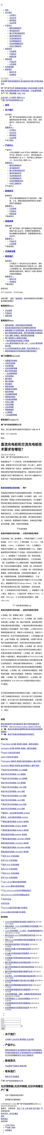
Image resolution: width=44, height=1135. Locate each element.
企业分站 (4, 98)
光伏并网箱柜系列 (16, 44)
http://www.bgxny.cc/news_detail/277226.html (25, 726)
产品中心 (8, 25)
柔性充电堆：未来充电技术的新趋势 (18, 325)
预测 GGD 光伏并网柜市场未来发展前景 (20, 940)
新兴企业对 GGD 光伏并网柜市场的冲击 (20, 935)
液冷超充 (8, 384)
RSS (23, 93)
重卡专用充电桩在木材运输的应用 (18, 962)
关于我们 (8, 13)
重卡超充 (8, 379)
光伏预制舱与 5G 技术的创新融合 (17, 999)
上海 (26, 1108)
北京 (34, 1108)
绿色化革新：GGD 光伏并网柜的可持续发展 (21, 926)
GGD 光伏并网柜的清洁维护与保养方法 (20, 922)
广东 (22, 1108)
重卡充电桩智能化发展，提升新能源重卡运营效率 (24, 333)
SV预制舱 (8, 412)
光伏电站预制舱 (11, 399)
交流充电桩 (9, 376)
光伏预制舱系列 (15, 41)
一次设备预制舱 (35, 91)
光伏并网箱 (9, 404)
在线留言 (12, 75)
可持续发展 (9, 67)
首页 (7, 10)
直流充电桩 (9, 392)
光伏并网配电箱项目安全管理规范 (18, 990)
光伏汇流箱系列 (15, 46)
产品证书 (12, 62)
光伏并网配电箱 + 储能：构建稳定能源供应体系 (23, 994)
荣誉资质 (8, 59)
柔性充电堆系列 (15, 28)
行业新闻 (12, 51)
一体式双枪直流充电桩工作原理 (17, 341)
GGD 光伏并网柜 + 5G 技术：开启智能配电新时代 (24, 931)
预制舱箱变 (9, 410)
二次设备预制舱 (11, 415)
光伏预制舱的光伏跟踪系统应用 (17, 1008)
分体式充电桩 (32, 88)
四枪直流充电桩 (11, 389)
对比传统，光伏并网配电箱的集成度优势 (20, 976)
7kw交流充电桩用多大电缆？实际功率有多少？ (23, 348)
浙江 (19, 1108)
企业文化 (12, 18)
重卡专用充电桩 (23, 91)
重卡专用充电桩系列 (17, 33)
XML (19, 93)
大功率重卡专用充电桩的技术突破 (18, 958)
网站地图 (12, 93)
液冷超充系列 (14, 31)
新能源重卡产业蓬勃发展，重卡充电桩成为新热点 (24, 330)
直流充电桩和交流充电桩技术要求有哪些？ (21, 351)
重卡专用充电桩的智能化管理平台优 (18, 971)
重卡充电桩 (9, 381)
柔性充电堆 (9, 386)
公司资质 (12, 64)
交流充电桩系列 (15, 38)
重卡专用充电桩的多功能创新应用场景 (19, 967)
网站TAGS (21, 98)
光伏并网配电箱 (11, 91)
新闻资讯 (8, 49)
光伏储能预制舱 (11, 394)
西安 (38, 1108)
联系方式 (12, 72)
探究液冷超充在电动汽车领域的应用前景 (20, 328)
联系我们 (8, 69)
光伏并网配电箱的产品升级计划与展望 (19, 980)
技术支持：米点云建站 (9, 1114)
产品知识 (12, 54)
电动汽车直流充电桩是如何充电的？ (21, 734)
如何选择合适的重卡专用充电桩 (17, 944)
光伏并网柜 (9, 407)
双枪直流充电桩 (21, 88)
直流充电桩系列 (15, 36)
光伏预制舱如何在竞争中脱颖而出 (18, 1003)
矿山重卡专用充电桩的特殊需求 (17, 953)
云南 (30, 1108)
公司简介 (12, 15)
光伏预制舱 (9, 366)
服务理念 (12, 20)
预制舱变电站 (10, 397)
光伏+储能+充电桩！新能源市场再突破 (19, 335)
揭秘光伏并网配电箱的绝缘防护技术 (18, 985)
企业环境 (12, 23)
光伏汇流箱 (9, 402)
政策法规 (12, 56)
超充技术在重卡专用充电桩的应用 (18, 949)
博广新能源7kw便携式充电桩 (16, 338)
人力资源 (12, 98)
